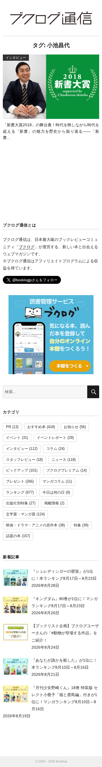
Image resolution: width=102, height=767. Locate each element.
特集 (77, 525)
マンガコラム (53, 481)
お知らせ (71, 427)
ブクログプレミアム (62, 470)
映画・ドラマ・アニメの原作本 (32, 525)
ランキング (15, 492)
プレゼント (15, 481)
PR (8, 427)
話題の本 (13, 536)
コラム (51, 449)
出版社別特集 (17, 503)
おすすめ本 (36, 427)
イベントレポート (51, 438)
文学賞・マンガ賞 (20, 514)
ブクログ (27, 247)
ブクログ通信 (51, 18)
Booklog (61, 761)
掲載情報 (51, 503)
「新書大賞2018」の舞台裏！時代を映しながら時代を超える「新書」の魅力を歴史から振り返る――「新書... (51, 131)
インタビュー (17, 449)
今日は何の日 (53, 492)
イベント (13, 438)
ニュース (59, 460)
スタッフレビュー (20, 460)
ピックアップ (17, 470)
